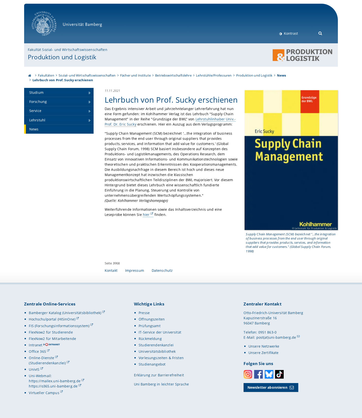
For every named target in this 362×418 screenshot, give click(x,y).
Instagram (248, 374)
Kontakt (111, 270)
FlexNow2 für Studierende (51, 332)
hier (146, 214)
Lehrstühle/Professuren (213, 75)
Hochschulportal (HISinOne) (52, 319)
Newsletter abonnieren (267, 387)
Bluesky (269, 374)
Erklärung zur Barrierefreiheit (159, 375)
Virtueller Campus (44, 392)
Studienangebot (152, 364)
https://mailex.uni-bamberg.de (55, 381)
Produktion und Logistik (62, 57)
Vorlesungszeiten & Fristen (161, 357)
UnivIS (34, 369)
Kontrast (290, 33)
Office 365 (37, 351)
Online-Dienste (41, 357)
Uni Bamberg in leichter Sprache (161, 384)
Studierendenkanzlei (156, 345)
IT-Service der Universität (160, 332)
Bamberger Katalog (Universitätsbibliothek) (65, 312)
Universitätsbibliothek (157, 351)
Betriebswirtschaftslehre (173, 75)
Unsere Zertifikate (263, 352)
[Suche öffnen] (320, 33)
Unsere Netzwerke (263, 346)
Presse (144, 312)
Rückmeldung (150, 338)
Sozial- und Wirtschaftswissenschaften (87, 75)
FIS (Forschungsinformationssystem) (59, 325)
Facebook (258, 374)
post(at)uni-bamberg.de (276, 337)
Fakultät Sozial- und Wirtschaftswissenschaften (67, 49)
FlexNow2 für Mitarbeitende (52, 338)
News (281, 75)
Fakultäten (46, 75)
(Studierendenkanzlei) (47, 363)
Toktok (279, 374)
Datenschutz (162, 270)
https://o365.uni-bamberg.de (53, 386)
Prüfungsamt (150, 325)
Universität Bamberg (49, 38)
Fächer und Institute (135, 75)
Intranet (35, 345)
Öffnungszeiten (152, 319)
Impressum (134, 270)
